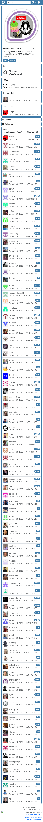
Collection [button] (9, 124)
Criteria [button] (8, 119)
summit (12, 60)
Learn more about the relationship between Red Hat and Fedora (33, 817)
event (5, 60)
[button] (34, 2)
